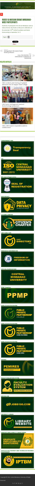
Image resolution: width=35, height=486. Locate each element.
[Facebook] (14, 483)
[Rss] (13, 483)
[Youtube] (20, 483)
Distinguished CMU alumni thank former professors (13, 51)
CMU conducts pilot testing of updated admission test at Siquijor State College (14, 83)
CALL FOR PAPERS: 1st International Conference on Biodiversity (23, 56)
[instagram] (22, 483)
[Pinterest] (18, 483)
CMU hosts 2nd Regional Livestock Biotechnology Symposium (13, 105)
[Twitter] (16, 483)
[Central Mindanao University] (17, 5)
